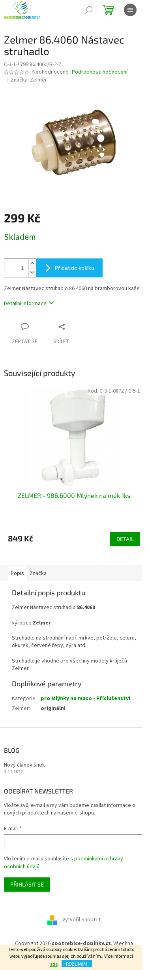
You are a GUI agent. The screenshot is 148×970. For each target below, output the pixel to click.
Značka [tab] (38, 573)
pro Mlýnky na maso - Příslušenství (85, 698)
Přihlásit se (27, 884)
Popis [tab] (17, 573)
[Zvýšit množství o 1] (32, 263)
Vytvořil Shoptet (81, 920)
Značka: (29, 80)
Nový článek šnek (24, 765)
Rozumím (77, 963)
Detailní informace (25, 304)
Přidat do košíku (74, 267)
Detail (125, 538)
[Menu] (130, 10)
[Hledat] (89, 10)
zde (54, 964)
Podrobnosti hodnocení (99, 72)
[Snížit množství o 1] (32, 272)
